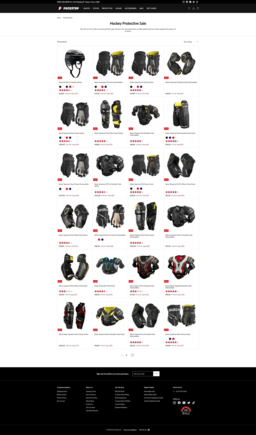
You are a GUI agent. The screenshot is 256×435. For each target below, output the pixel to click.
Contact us (89, 404)
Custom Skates (120, 404)
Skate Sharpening (120, 398)
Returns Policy (61, 394)
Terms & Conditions (130, 430)
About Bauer (90, 401)
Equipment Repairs (121, 407)
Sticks (96, 8)
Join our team (90, 407)
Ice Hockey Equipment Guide (153, 398)
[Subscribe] (156, 373)
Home (59, 18)
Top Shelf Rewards (92, 410)
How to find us (91, 394)
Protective (107, 8)
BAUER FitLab (119, 391)
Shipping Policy (62, 391)
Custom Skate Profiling (122, 401)
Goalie (119, 8)
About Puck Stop (91, 398)
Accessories (130, 8)
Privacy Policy (61, 398)
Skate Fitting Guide (150, 394)
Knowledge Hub (149, 391)
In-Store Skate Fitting (122, 394)
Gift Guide (151, 8)
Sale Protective (67, 18)
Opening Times (91, 391)
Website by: (143, 430)
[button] (186, 411)
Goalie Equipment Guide (152, 401)
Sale (141, 8)
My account (61, 401)
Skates (87, 8)
